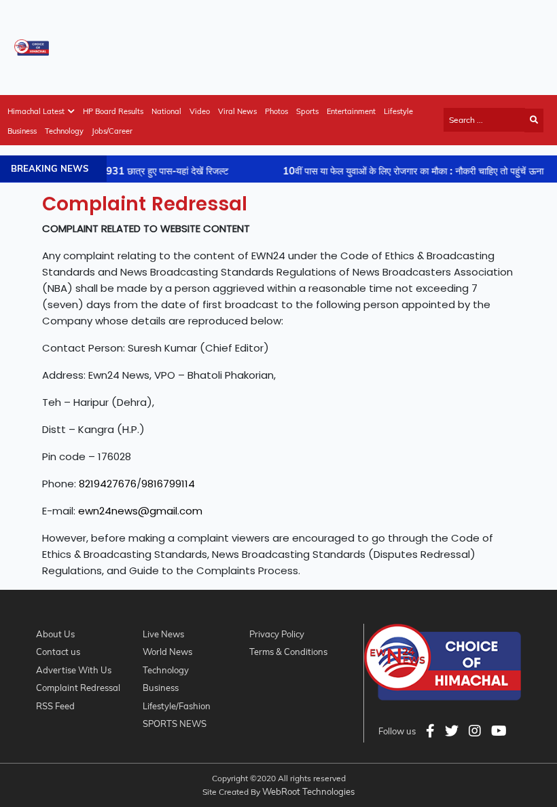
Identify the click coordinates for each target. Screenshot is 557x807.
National (166, 111)
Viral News (237, 111)
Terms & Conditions (288, 651)
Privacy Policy (276, 633)
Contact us (58, 651)
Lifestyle (398, 111)
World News (167, 651)
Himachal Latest (36, 111)
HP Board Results (113, 111)
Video (200, 111)
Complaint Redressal (78, 687)
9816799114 (168, 483)
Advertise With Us (73, 669)
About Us (55, 633)
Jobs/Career (112, 131)
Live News (163, 633)
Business (22, 131)
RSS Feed (55, 705)
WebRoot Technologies (308, 791)
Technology (64, 131)
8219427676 (108, 483)
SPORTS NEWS (174, 723)
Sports (307, 111)
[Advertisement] (296, 44)
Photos (276, 111)
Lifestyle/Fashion (177, 705)
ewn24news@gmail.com (140, 511)
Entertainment (351, 111)
